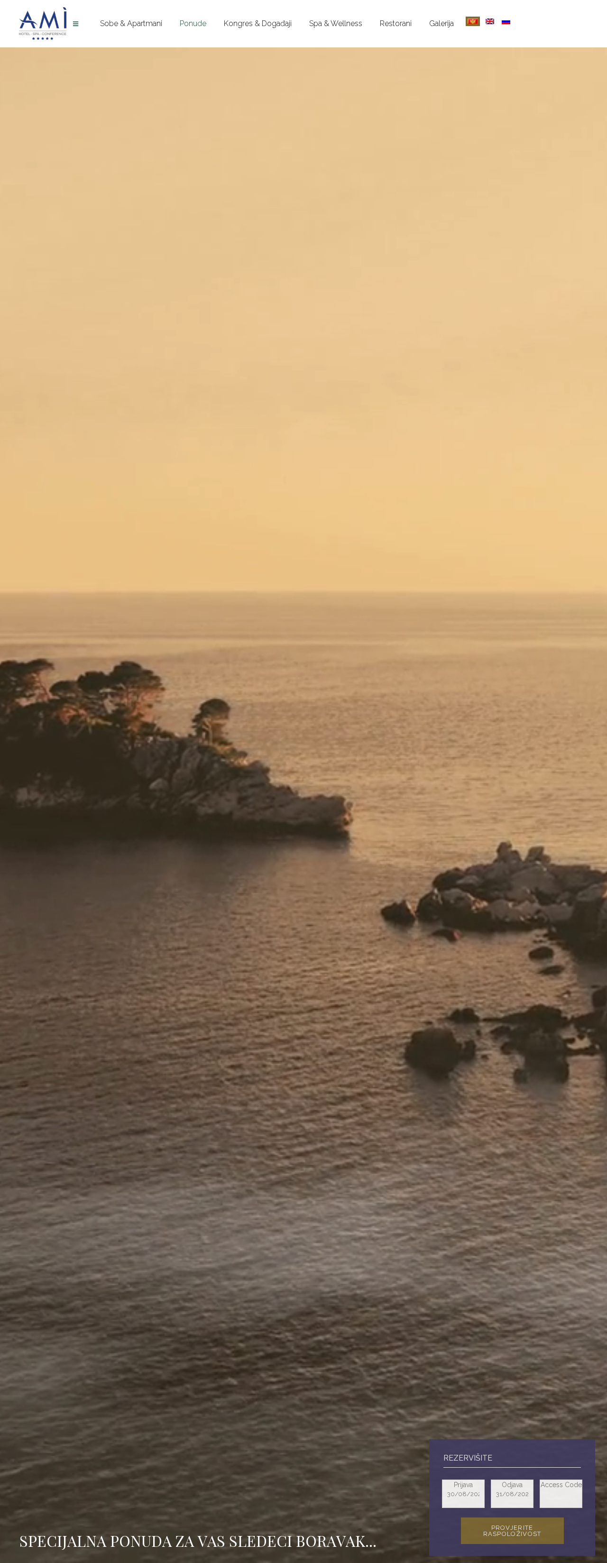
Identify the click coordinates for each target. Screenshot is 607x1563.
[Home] (77, 23)
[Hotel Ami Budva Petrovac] (42, 23)
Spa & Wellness (335, 23)
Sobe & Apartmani (131, 23)
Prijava (463, 1485)
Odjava (512, 1485)
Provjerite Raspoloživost (512, 1530)
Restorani (396, 23)
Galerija (441, 23)
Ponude (193, 23)
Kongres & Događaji (258, 23)
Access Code (561, 1485)
